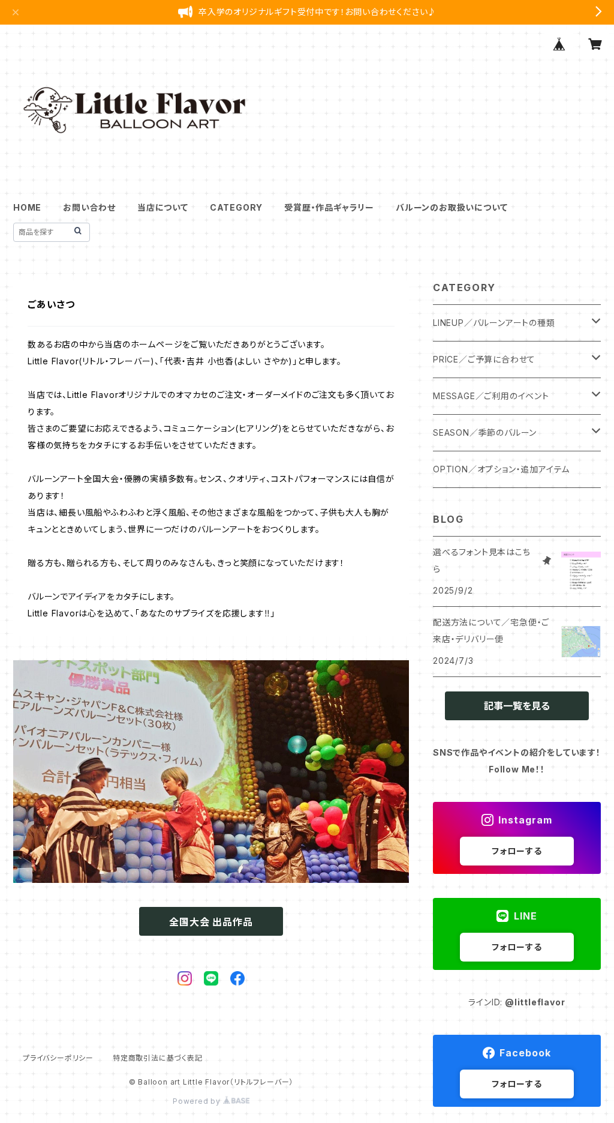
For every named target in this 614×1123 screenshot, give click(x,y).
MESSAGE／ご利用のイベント (491, 396)
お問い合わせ (89, 207)
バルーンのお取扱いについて (451, 207)
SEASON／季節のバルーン (485, 432)
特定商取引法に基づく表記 (158, 1057)
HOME (27, 207)
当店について (162, 207)
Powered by (198, 1101)
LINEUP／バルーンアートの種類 (494, 323)
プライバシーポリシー (58, 1057)
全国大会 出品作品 (210, 922)
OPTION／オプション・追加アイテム (501, 469)
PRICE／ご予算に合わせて (484, 359)
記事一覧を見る (517, 706)
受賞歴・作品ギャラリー (329, 207)
